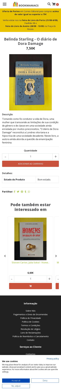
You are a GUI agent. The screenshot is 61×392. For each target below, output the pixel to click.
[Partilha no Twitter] (18, 191)
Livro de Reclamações (30, 332)
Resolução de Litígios (30, 329)
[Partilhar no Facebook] (14, 191)
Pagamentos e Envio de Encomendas (30, 314)
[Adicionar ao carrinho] (30, 286)
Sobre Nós (30, 310)
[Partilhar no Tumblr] (25, 191)
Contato (30, 340)
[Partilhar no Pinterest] (22, 191)
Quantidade (30, 150)
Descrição (7, 114)
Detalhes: (7, 173)
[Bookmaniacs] (26, 4)
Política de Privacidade (30, 318)
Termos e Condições (30, 325)
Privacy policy (53, 358)
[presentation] (5, 256)
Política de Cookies (30, 321)
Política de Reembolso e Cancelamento (30, 336)
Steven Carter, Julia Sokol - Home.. (30, 262)
